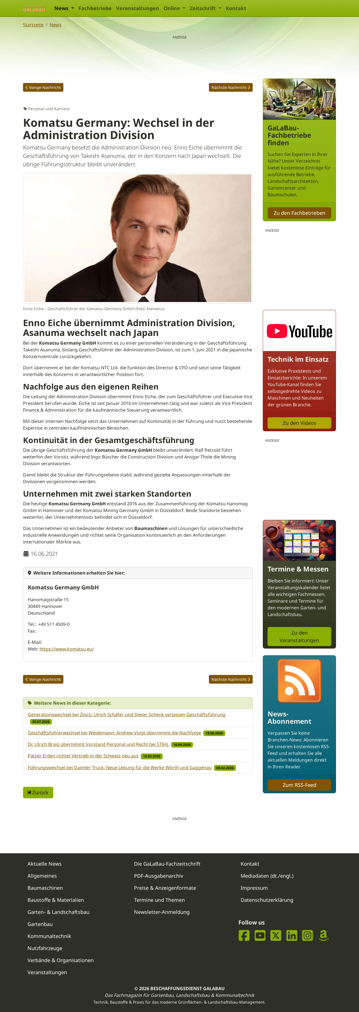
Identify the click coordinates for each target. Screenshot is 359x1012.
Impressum (254, 887)
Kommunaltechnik (49, 936)
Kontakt (236, 8)
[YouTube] (260, 936)
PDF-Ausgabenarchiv (158, 875)
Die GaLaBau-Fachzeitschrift (167, 863)
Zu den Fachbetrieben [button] (299, 212)
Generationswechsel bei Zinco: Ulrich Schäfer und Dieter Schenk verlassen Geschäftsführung (126, 714)
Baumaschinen (45, 887)
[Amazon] (324, 936)
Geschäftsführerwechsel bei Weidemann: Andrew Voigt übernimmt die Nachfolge (114, 733)
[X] (276, 936)
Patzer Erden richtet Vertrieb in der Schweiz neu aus (83, 756)
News (55, 25)
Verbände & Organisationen (60, 960)
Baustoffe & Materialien (55, 899)
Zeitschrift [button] (203, 8)
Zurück (40, 792)
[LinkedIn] (292, 936)
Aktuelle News (44, 863)
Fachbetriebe (95, 8)
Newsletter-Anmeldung (162, 912)
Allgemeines (42, 875)
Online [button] (172, 8)
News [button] (62, 8)
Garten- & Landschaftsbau (58, 912)
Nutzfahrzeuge (44, 948)
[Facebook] (244, 936)
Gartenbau (40, 924)
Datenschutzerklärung (267, 899)
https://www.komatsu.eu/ (67, 649)
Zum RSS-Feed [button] (299, 785)
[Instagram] (308, 936)
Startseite (33, 25)
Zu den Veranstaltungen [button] (299, 636)
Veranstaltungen (137, 8)
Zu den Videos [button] (299, 422)
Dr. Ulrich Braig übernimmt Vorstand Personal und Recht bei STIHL (98, 744)
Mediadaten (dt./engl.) (267, 875)
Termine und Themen (159, 899)
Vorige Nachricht (45, 87)
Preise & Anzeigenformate (165, 887)
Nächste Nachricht (229, 87)
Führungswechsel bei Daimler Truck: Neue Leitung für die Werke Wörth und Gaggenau (120, 767)
